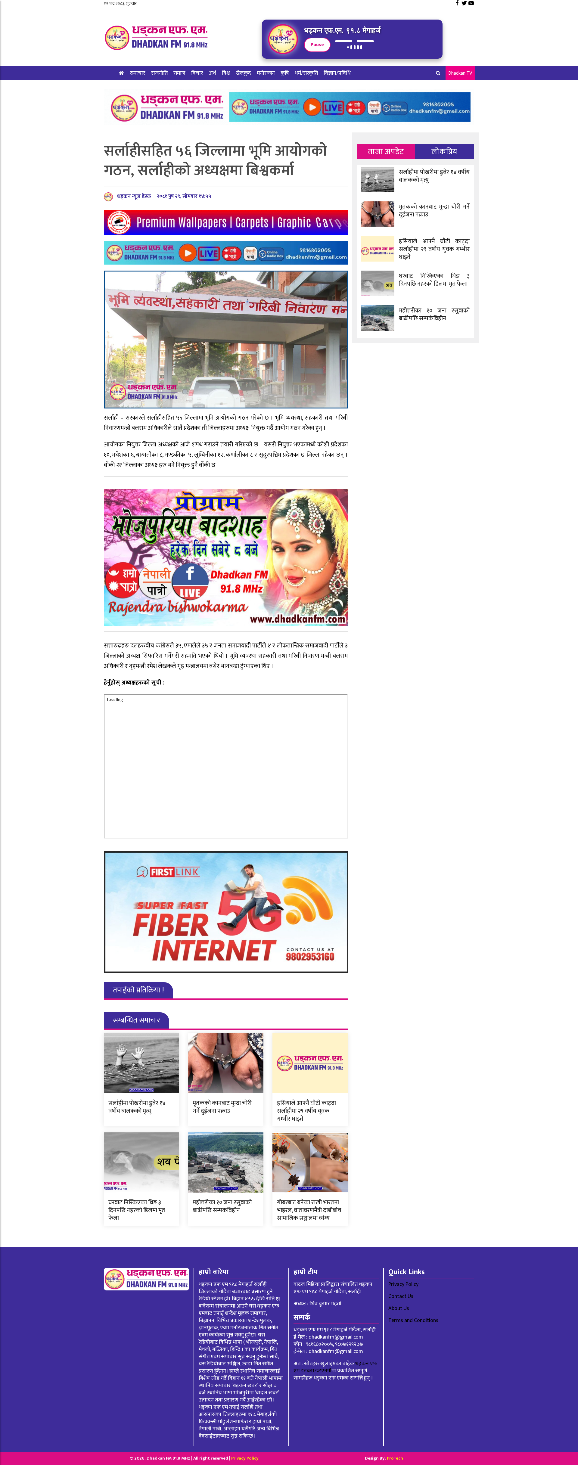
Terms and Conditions (413, 1320)
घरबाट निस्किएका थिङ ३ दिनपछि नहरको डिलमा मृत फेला (136, 1210)
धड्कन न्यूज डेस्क (134, 196)
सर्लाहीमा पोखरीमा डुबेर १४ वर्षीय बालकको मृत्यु (137, 1107)
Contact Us (400, 1296)
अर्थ (212, 73)
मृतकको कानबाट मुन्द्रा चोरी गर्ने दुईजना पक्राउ (222, 1107)
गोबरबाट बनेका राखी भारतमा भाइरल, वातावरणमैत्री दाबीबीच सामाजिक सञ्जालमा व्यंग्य (309, 1210)
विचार (197, 73)
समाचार (137, 73)
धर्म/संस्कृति (306, 73)
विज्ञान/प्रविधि (337, 73)
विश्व (226, 73)
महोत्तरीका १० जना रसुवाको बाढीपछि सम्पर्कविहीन (222, 1206)
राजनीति (159, 73)
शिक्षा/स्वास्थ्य (132, 87)
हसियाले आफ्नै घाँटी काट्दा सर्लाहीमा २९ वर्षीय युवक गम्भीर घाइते (306, 1111)
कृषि (285, 73)
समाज (179, 73)
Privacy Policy (403, 1284)
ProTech (395, 1458)
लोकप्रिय (444, 151)
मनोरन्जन (266, 73)
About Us (398, 1308)
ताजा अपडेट (386, 151)
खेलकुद (243, 73)
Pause (317, 45)
